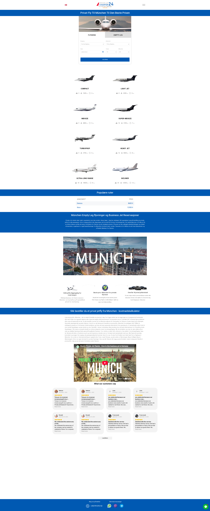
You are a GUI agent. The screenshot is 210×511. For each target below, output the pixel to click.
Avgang (82, 41)
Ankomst (108, 41)
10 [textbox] (107, 52)
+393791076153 (96, 506)
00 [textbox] (120, 52)
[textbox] (92, 44)
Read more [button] (58, 407)
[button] (205, 506)
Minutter (121, 49)
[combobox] (92, 44)
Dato (81, 49)
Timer (107, 49)
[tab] (92, 35)
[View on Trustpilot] (56, 391)
